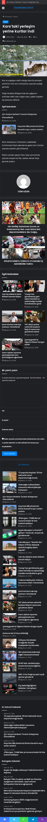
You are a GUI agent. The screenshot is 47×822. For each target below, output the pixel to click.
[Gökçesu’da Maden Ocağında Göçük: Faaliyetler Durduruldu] (9, 643)
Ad (4, 411)
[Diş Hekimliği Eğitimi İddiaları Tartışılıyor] (9, 689)
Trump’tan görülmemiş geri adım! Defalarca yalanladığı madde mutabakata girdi (33, 299)
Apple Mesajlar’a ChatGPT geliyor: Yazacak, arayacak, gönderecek (31, 533)
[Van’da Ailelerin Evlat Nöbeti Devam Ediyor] (12, 286)
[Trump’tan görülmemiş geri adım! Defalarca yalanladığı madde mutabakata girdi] (35, 286)
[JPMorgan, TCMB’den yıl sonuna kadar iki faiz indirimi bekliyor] (9, 521)
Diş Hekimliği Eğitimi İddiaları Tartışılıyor (27, 686)
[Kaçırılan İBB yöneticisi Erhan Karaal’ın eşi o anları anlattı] (9, 129)
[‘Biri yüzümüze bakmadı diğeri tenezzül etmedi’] (9, 655)
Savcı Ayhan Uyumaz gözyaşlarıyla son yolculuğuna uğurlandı (12, 355)
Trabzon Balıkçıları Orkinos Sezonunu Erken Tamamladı (31, 581)
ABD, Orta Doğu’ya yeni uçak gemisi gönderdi (31, 675)
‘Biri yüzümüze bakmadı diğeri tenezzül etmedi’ (29, 653)
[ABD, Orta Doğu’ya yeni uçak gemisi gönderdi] (9, 678)
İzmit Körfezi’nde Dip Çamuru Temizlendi (11, 325)
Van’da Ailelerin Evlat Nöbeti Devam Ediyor (11, 295)
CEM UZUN (10, 37)
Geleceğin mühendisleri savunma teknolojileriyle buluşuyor (29, 487)
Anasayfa (8, 17)
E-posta (6, 420)
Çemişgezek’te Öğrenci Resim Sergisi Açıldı (34, 342)
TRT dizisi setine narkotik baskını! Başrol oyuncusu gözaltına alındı (32, 328)
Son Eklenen (23, 464)
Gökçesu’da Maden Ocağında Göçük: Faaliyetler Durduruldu (28, 643)
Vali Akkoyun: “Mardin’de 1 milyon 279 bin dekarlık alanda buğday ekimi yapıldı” (30, 546)
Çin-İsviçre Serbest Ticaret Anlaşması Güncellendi (25, 2)
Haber (15, 17)
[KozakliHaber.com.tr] (24, 7)
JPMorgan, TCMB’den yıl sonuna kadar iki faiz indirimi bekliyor (29, 521)
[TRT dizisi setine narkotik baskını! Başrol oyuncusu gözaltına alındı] (35, 316)
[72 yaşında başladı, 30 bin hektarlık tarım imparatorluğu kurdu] (9, 476)
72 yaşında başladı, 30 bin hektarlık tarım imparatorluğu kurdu (30, 475)
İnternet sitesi (7, 429)
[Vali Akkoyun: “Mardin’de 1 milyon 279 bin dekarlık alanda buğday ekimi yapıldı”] (9, 545)
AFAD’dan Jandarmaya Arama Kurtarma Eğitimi (29, 664)
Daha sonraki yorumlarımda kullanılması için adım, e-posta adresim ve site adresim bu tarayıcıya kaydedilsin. (23, 442)
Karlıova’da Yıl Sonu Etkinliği (15, 633)
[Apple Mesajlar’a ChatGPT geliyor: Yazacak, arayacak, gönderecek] (9, 533)
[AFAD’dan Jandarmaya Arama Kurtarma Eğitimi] (9, 666)
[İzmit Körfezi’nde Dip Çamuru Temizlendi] (12, 316)
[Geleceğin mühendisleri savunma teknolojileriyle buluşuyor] (9, 488)
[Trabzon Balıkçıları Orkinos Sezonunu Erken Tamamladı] (9, 583)
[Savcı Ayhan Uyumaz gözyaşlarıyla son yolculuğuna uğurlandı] (12, 344)
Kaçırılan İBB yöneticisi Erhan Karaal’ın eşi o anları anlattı (30, 509)
